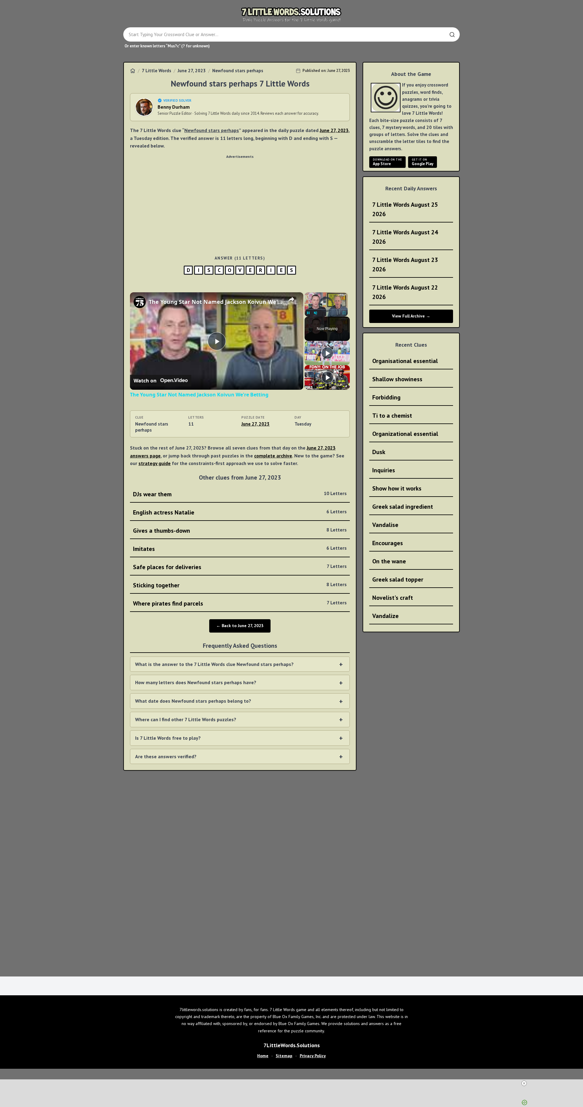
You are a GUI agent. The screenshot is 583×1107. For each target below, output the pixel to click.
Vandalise (385, 525)
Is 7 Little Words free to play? (168, 738)
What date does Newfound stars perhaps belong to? (193, 701)
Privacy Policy (313, 1055)
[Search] (452, 34)
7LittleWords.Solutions (292, 1045)
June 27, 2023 (192, 70)
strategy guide (154, 463)
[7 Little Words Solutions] (291, 14)
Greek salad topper (397, 579)
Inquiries (383, 470)
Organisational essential (405, 361)
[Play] (308, 313)
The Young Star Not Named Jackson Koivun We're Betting (216, 301)
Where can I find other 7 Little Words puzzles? (185, 719)
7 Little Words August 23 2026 (405, 264)
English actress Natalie (240, 512)
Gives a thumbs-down (240, 531)
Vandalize (385, 616)
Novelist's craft (392, 598)
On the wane (389, 561)
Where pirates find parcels (240, 603)
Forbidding (386, 397)
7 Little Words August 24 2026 (405, 237)
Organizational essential (405, 434)
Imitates (240, 549)
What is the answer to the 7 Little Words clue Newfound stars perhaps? (214, 664)
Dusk (378, 452)
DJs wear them (240, 494)
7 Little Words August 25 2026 (405, 209)
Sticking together (240, 585)
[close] (524, 1083)
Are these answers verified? (165, 756)
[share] (291, 299)
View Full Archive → (411, 316)
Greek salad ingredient (402, 507)
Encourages (387, 543)
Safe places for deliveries (240, 567)
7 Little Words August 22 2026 (405, 292)
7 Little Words (156, 70)
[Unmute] (315, 313)
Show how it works (396, 488)
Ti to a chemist (392, 415)
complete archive (273, 456)
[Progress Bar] (326, 309)
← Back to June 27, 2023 (240, 625)
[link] (140, 302)
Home (262, 1055)
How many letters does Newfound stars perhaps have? (195, 682)
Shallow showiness (397, 379)
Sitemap (284, 1055)
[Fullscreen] (344, 313)
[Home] (132, 70)
